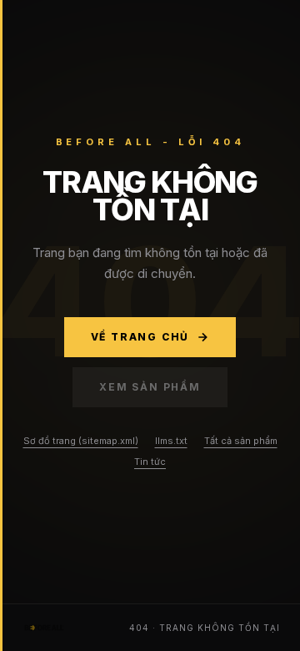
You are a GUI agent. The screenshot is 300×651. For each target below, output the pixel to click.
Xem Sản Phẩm (150, 387)
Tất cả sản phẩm (241, 441)
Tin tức (150, 461)
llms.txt (171, 441)
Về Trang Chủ (140, 337)
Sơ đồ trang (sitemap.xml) (80, 441)
